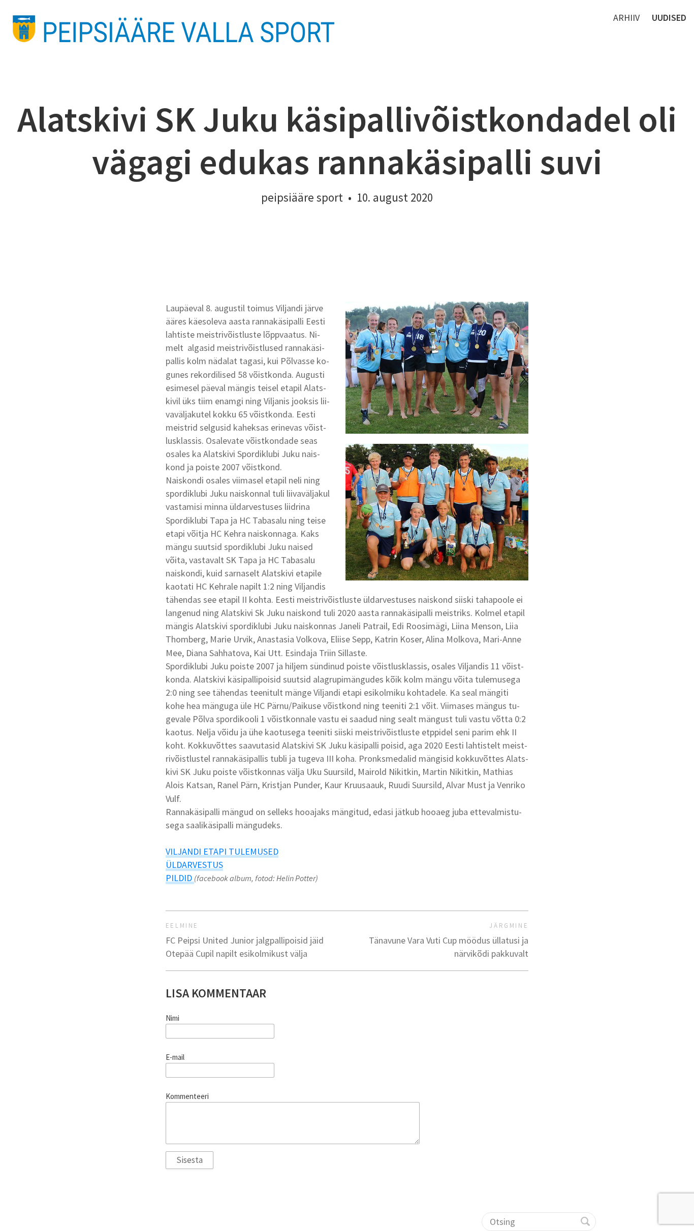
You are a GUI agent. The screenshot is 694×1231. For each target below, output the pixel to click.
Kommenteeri (187, 1096)
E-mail (175, 1057)
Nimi (172, 1018)
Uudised (669, 17)
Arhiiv (626, 17)
